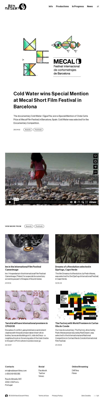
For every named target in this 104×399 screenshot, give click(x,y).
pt (98, 6)
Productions (62, 6)
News (90, 6)
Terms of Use (44, 395)
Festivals (38, 129)
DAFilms (75, 371)
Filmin (74, 373)
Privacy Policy (57, 395)
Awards (28, 129)
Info (51, 6)
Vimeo (41, 376)
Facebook (43, 371)
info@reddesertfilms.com (16, 371)
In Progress (78, 6)
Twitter (42, 373)
